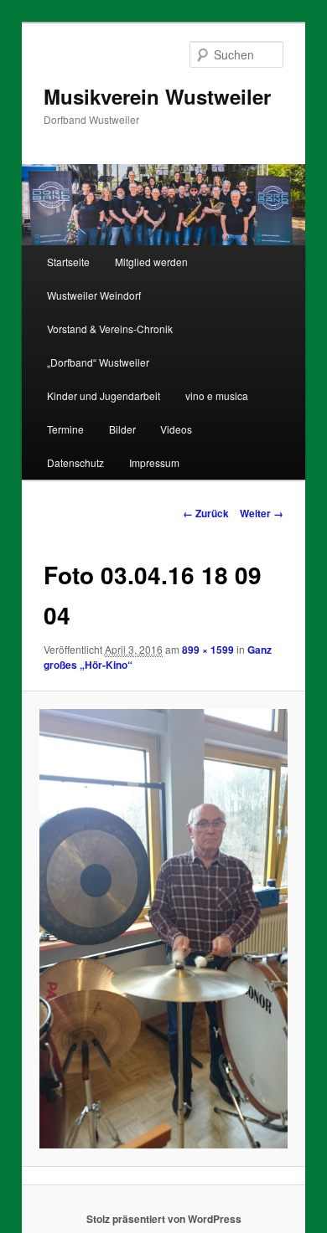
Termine (65, 429)
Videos (176, 429)
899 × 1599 (208, 649)
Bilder (122, 429)
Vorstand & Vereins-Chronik (110, 328)
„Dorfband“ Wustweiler (98, 362)
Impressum (154, 462)
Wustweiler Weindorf (94, 295)
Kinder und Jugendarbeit (103, 395)
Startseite (68, 261)
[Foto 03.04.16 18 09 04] (163, 928)
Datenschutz (75, 462)
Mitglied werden (151, 261)
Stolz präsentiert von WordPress (163, 1218)
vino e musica (216, 395)
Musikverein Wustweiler (157, 96)
